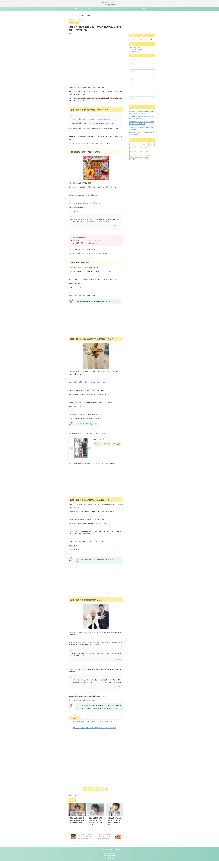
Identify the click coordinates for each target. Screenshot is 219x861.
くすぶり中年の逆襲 (98, 439)
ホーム (99, 849)
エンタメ (89, 9)
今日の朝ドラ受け (135, 52)
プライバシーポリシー (108, 849)
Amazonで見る (97, 443)
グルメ (130, 9)
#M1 (92, 119)
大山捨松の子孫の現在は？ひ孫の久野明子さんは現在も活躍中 (141, 134)
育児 (144, 9)
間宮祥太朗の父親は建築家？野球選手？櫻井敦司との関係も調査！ (77, 820)
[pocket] (93, 789)
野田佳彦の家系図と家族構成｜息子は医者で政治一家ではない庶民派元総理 (141, 123)
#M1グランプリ (85, 119)
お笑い (76, 795)
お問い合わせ (118, 849)
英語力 (146, 159)
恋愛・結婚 (133, 155)
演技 (131, 159)
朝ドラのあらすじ (135, 48)
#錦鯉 (79, 119)
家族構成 (141, 151)
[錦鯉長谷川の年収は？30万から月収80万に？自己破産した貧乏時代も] (98, 789)
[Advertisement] (96, 47)
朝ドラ (140, 155)
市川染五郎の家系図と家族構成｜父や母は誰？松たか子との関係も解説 (141, 117)
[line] (102, 789)
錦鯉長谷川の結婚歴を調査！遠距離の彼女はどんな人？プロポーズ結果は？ (94, 728)
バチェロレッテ (144, 144)
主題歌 (152, 144)
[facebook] (89, 789)
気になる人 (147, 155)
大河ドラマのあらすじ (136, 50)
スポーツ (116, 9)
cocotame (119, 659)
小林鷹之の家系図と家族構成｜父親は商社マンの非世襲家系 (141, 128)
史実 (141, 148)
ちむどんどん (133, 144)
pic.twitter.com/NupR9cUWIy (102, 119)
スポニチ (119, 226)
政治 (103, 9)
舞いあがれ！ (138, 159)
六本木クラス (133, 148)
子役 (146, 148)
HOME (75, 9)
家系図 (147, 151)
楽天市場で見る (107, 443)
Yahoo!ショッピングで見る (116, 443)
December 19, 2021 (108, 123)
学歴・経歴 (133, 151)
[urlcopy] (106, 789)
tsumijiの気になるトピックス (109, 853)
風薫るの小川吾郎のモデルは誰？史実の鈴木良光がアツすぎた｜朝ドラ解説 (141, 112)
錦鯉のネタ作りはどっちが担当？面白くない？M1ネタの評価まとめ (92, 721)
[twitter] (85, 789)
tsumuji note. (109, 4)
